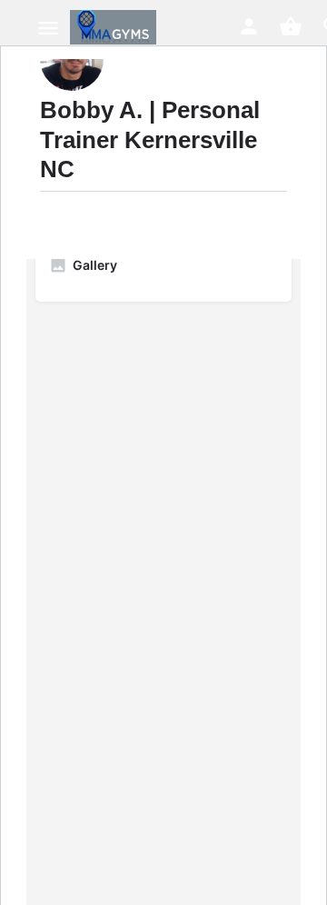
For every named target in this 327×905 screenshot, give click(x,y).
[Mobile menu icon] (48, 27)
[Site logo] (115, 27)
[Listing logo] (72, 59)
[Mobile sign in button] (249, 26)
